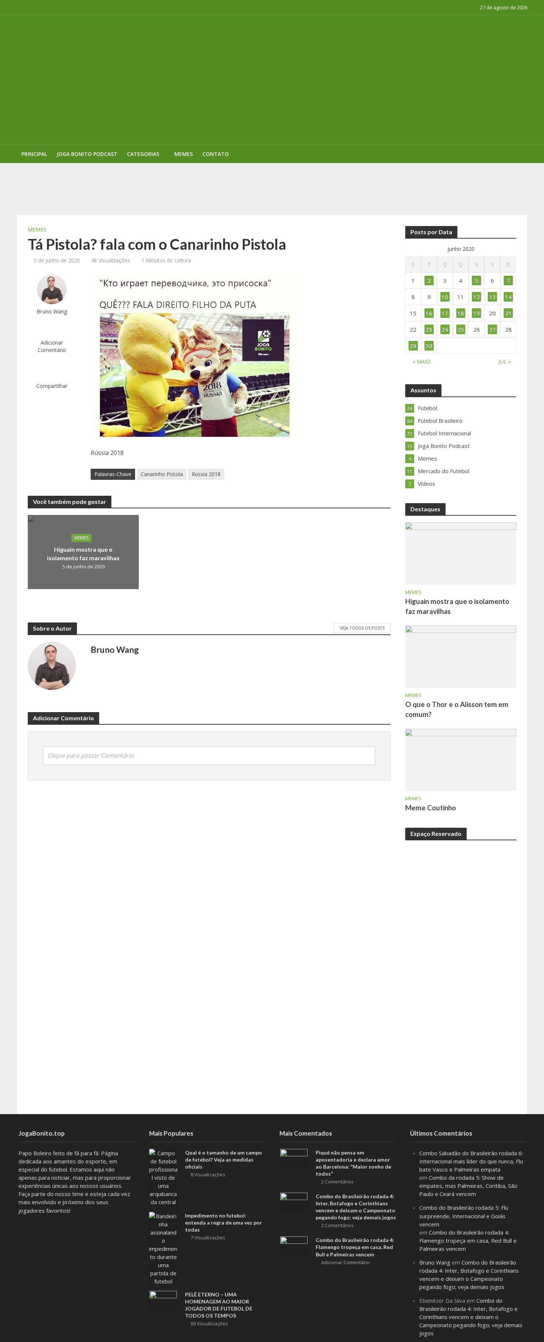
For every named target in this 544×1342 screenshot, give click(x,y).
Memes (183, 153)
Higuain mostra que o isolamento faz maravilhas (83, 553)
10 (444, 296)
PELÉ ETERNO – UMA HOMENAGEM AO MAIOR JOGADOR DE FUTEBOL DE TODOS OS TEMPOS (236, 174)
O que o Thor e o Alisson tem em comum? (456, 709)
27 (492, 329)
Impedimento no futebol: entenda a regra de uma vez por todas (223, 1222)
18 (460, 313)
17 (444, 313)
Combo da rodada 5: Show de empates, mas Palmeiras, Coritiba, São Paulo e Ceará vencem (468, 1185)
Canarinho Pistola (162, 474)
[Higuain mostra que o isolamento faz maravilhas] (460, 553)
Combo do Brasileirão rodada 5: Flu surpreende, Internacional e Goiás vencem (463, 1216)
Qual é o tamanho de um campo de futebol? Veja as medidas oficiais (223, 1159)
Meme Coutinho (430, 807)
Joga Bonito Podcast (87, 153)
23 (429, 329)
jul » (504, 361)
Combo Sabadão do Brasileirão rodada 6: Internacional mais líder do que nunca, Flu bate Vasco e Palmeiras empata (471, 1161)
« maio (421, 361)
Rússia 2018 (206, 474)
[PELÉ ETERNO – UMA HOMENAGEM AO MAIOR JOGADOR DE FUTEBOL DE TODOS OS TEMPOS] (163, 1300)
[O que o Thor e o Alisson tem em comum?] (460, 656)
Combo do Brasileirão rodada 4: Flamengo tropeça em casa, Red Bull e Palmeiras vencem (355, 1247)
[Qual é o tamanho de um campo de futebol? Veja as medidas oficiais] (163, 1176)
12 (476, 296)
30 (429, 345)
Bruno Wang (52, 311)
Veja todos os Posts (362, 628)
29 (413, 345)
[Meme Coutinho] (460, 759)
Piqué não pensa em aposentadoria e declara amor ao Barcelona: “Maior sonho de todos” (353, 1163)
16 (429, 313)
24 (444, 329)
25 (460, 329)
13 (492, 296)
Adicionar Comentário (52, 346)
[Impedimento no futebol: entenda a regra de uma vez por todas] (163, 1248)
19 (476, 313)
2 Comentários (337, 1181)
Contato (215, 153)
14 (508, 296)
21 (508, 313)
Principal (34, 153)
